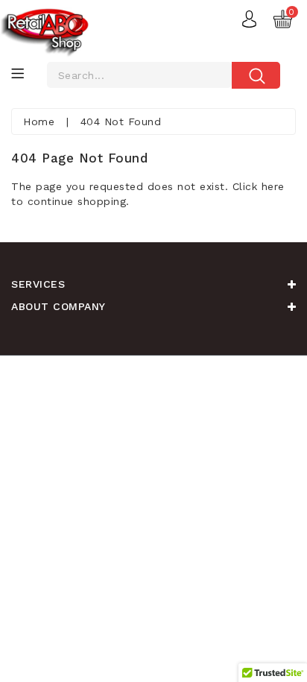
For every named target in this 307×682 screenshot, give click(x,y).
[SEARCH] (253, 77)
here (273, 186)
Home (38, 121)
